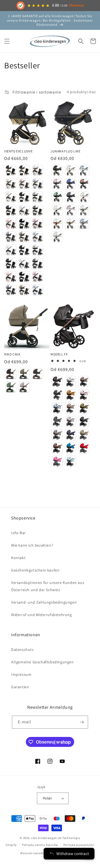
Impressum (21, 674)
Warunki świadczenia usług (40, 853)
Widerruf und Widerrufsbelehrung (41, 614)
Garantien (20, 686)
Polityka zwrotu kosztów (40, 845)
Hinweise (76, 5)
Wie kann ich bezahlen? (32, 545)
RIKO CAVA (12, 354)
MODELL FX (59, 354)
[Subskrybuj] (82, 722)
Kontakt (18, 557)
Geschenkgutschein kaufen (35, 570)
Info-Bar (18, 532)
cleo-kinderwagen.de (46, 838)
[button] (7, 41)
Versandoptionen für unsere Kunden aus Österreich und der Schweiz (47, 586)
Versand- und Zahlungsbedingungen (44, 602)
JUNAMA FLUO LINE (66, 151)
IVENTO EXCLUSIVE (18, 151)
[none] (10, 170)
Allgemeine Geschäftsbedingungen (42, 661)
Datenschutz (22, 649)
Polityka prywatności (78, 845)
